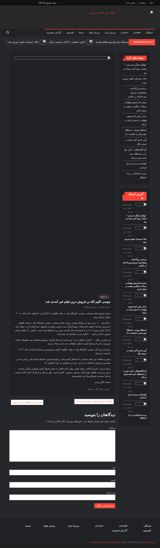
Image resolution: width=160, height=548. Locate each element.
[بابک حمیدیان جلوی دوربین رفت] (42, 42)
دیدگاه (111, 428)
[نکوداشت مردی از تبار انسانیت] (141, 387)
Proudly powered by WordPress (105, 542)
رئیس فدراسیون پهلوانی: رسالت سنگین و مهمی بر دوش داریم (135, 106)
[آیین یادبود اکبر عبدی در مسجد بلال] (141, 343)
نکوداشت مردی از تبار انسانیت (136, 165)
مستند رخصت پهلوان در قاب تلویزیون (27, 402)
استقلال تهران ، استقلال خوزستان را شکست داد (136, 132)
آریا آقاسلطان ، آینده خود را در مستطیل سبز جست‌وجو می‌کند (135, 154)
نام (114, 468)
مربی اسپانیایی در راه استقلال (137, 175)
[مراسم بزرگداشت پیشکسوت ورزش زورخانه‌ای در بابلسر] (141, 252)
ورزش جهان (94, 32)
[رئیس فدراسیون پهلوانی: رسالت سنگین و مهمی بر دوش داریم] (141, 275)
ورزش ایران (110, 32)
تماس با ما (131, 3)
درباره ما (142, 3)
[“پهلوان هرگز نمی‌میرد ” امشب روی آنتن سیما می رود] (141, 208)
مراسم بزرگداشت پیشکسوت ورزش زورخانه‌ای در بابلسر (137, 92)
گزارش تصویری (54, 32)
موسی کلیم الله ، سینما (99, 389)
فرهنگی (149, 32)
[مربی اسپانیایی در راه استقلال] (141, 407)
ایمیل (112, 480)
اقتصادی (137, 32)
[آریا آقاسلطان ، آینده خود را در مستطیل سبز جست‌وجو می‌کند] (141, 363)
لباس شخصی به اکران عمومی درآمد (67, 42)
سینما (81, 32)
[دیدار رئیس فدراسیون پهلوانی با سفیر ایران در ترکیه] (141, 299)
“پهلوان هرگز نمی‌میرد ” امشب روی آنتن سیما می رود (135, 69)
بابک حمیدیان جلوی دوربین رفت (22, 42)
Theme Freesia (148, 542)
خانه (151, 3)
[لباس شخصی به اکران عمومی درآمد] (88, 42)
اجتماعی (124, 32)
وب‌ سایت (110, 492)
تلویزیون (70, 32)
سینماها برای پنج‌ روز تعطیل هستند (112, 42)
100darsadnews (90, 307)
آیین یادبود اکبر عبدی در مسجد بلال (136, 142)
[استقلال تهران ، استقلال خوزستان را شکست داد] (141, 323)
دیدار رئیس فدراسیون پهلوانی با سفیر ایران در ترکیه (136, 120)
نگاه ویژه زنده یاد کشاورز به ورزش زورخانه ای (94, 401)
